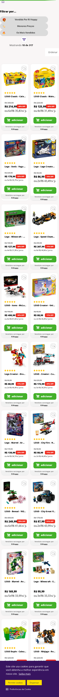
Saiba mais (25, 673)
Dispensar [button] (34, 682)
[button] (18, 689)
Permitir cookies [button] (15, 682)
